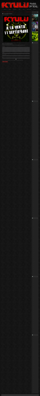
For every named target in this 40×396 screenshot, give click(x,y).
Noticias (5, 9)
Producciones (29, 9)
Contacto (34, 9)
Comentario (3, 46)
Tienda (10, 9)
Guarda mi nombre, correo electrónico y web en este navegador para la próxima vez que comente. (12, 60)
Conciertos (14, 9)
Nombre (3, 52)
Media (23, 9)
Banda (19, 9)
